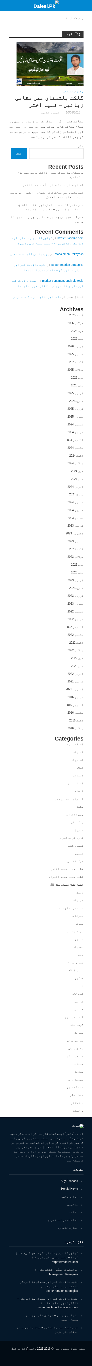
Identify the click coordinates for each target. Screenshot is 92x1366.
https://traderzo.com (70, 238)
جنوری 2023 (75, 603)
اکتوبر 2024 (75, 440)
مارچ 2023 (76, 588)
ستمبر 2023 (75, 541)
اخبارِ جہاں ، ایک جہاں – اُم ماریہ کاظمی (53, 185)
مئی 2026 (77, 338)
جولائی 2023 (75, 556)
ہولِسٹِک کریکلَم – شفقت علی (29, 254)
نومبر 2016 (75, 697)
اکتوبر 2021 (75, 689)
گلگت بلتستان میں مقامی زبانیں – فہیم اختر (49, 101)
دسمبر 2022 (75, 611)
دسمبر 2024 (75, 424)
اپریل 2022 (75, 673)
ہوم (81, 18)
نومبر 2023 (75, 525)
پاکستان (69, 91)
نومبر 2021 (75, 681)
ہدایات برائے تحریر (63, 1220)
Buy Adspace (69, 1181)
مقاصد (73, 1212)
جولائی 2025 (75, 369)
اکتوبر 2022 (75, 627)
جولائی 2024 (75, 463)
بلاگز (80, 91)
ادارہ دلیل (69, 1196)
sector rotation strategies (67, 264)
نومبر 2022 (75, 619)
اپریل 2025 (75, 393)
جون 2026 (77, 331)
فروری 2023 (75, 595)
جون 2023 (77, 564)
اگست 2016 (76, 720)
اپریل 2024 (75, 486)
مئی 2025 (77, 385)
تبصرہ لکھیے (50, 112)
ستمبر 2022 (75, 634)
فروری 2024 (75, 502)
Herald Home (69, 1188)
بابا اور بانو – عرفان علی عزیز (37, 296)
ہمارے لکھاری (67, 1227)
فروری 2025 (75, 408)
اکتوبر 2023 (75, 533)
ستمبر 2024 (75, 447)
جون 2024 (77, 471)
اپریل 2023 (75, 580)
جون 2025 (77, 377)
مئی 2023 (77, 572)
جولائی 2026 (75, 323)
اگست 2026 (76, 315)
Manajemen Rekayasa (69, 254)
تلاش (81, 146)
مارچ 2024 (76, 494)
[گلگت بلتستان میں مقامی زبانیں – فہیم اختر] (50, 63)
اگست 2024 (76, 455)
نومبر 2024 (75, 432)
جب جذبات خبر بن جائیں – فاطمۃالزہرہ (49, 1327)
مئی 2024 (77, 479)
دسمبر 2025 (75, 354)
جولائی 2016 (75, 728)
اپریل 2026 (75, 346)
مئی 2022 (77, 666)
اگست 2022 (76, 642)
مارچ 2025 (76, 401)
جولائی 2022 (75, 650)
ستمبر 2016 (75, 712)
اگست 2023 (76, 549)
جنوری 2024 (75, 510)
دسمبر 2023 (75, 518)
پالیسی (72, 1204)
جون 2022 (77, 658)
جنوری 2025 (75, 416)
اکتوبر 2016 (75, 705)
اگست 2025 (76, 362)
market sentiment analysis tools (63, 280)
